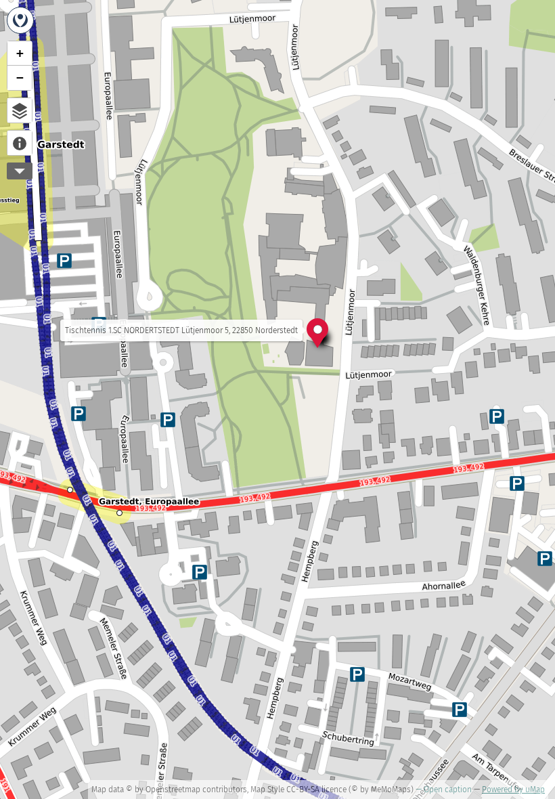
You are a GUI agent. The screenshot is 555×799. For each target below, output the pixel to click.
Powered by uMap (513, 789)
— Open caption (444, 789)
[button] (317, 331)
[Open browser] (19, 110)
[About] (19, 143)
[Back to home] (20, 20)
